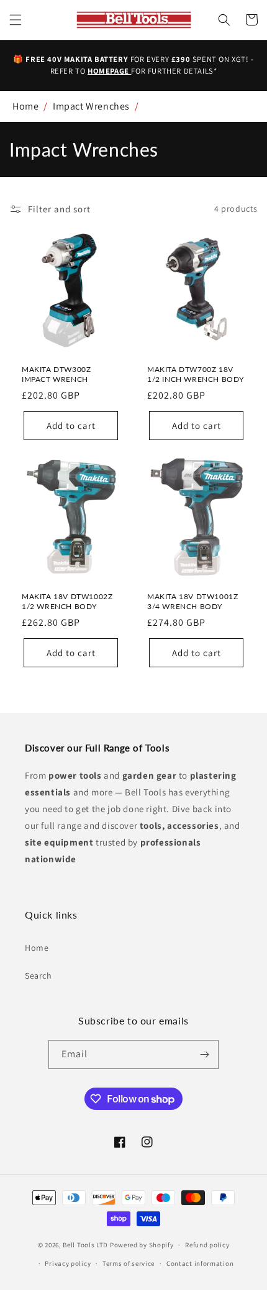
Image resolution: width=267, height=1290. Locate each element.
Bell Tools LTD (85, 1244)
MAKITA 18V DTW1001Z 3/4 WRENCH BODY (192, 601)
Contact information (199, 1263)
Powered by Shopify (142, 1244)
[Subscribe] (204, 1054)
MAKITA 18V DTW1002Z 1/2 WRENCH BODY (67, 601)
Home (25, 106)
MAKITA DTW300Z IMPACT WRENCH (56, 374)
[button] (15, 19)
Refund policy (207, 1244)
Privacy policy (68, 1263)
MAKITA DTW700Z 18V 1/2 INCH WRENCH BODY (195, 374)
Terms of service (128, 1263)
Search (38, 975)
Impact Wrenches (91, 106)
